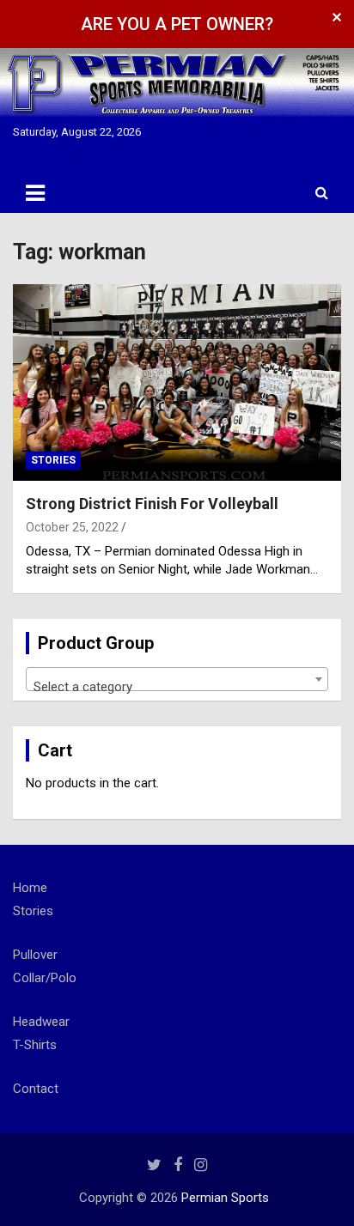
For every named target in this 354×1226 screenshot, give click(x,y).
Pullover (35, 954)
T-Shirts (35, 1045)
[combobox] (177, 679)
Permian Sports (225, 1197)
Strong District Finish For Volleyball (152, 504)
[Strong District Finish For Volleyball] (177, 382)
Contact (35, 1088)
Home (30, 887)
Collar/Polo (44, 978)
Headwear (41, 1021)
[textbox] (177, 686)
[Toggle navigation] (35, 193)
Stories (53, 460)
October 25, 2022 (72, 527)
